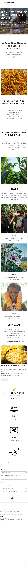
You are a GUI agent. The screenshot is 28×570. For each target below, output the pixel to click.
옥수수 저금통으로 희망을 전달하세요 (13, 366)
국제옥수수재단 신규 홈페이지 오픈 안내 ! (8, 491)
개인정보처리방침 (14, 505)
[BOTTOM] (25, 567)
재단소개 (4, 505)
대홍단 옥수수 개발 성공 (5, 472)
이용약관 (8, 505)
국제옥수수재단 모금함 (5, 485)
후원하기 (4, 380)
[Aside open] (26, 2)
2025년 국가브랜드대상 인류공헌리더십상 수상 (9, 478)
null (14, 63)
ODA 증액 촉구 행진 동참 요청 (6, 488)
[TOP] (25, 565)
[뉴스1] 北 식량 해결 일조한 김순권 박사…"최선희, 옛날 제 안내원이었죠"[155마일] (11, 475)
